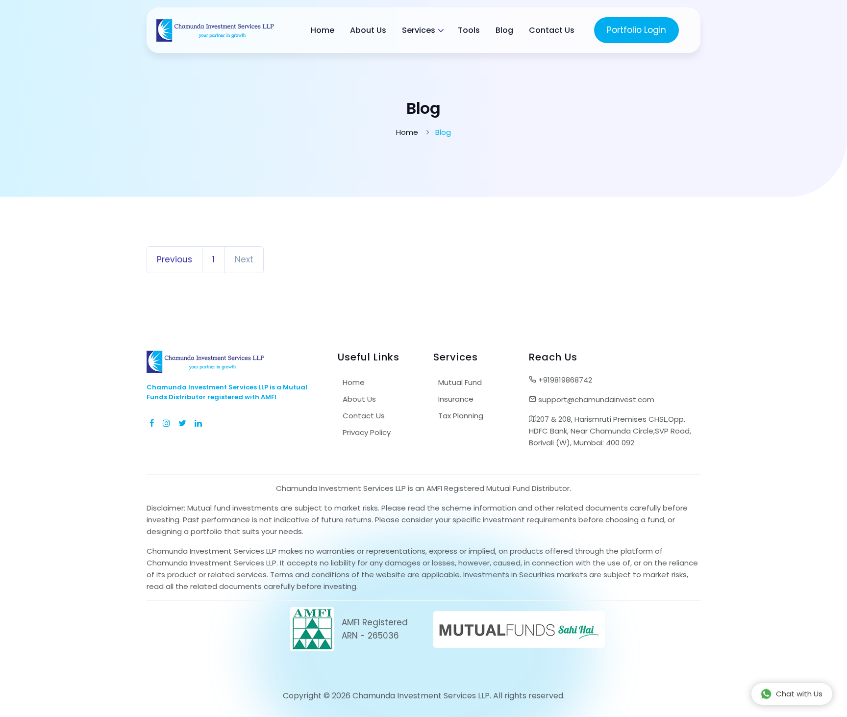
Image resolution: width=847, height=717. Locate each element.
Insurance (455, 399)
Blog (504, 30)
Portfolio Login (636, 30)
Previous (174, 259)
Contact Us (551, 30)
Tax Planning (460, 415)
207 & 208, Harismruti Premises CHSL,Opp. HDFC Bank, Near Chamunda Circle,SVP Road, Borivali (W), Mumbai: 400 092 (610, 431)
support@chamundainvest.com (595, 399)
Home (322, 30)
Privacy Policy (367, 432)
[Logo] (215, 30)
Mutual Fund (460, 382)
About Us (368, 30)
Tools (469, 30)
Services (418, 30)
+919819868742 (564, 380)
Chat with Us (799, 694)
